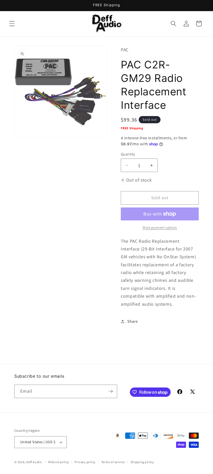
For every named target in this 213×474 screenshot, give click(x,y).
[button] (12, 23)
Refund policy (58, 462)
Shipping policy (142, 462)
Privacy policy (85, 462)
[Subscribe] (110, 391)
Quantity (128, 154)
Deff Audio (34, 462)
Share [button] (132, 321)
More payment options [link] (160, 227)
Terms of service (113, 462)
